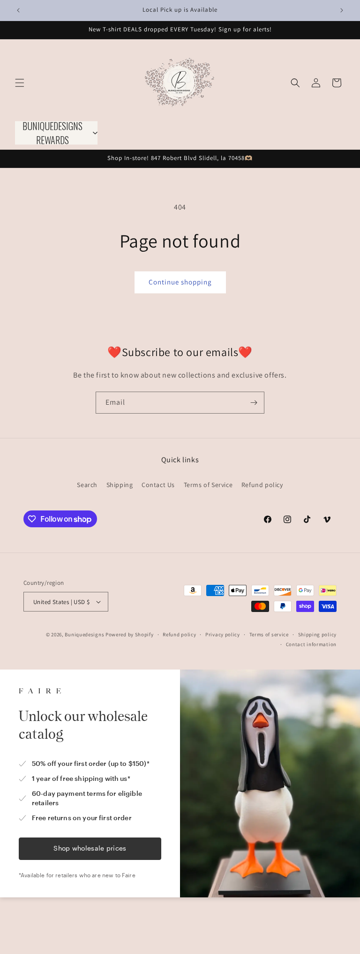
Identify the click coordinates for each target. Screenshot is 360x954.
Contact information (311, 644)
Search (87, 485)
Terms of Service (208, 485)
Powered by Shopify (129, 634)
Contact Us (158, 485)
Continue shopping (180, 281)
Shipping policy (317, 634)
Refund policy (262, 485)
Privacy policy (222, 634)
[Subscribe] (253, 403)
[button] (19, 83)
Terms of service (269, 634)
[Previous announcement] (18, 10)
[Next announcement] (341, 10)
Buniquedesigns (84, 634)
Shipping (119, 485)
